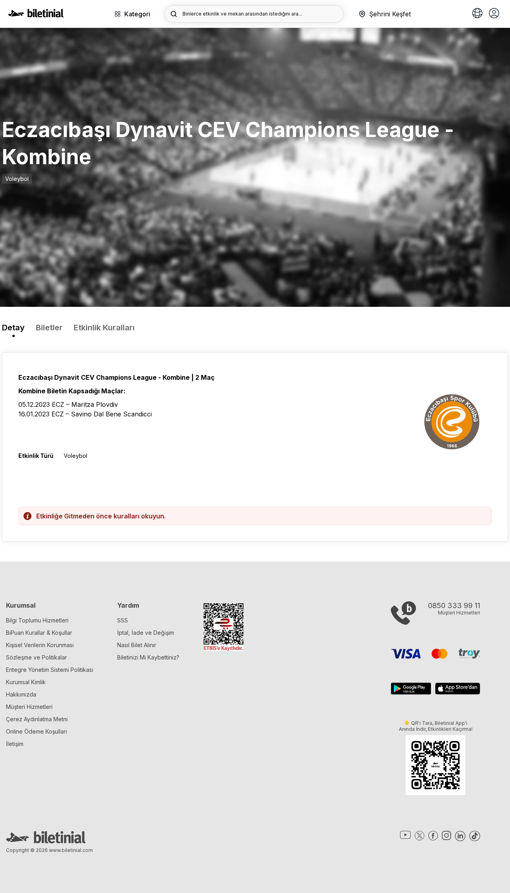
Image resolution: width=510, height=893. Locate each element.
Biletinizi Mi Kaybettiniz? (148, 657)
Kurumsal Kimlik (26, 682)
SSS (122, 620)
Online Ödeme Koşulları (36, 731)
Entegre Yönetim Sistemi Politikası (49, 669)
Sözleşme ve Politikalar (36, 657)
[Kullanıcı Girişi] (494, 14)
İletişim (15, 743)
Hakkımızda (21, 694)
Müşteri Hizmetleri (29, 706)
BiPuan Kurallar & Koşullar (39, 632)
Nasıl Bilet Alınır (136, 645)
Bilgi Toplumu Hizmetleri (37, 620)
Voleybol (17, 178)
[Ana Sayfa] (36, 15)
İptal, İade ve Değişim (145, 632)
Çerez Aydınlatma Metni (37, 719)
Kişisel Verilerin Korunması (40, 645)
